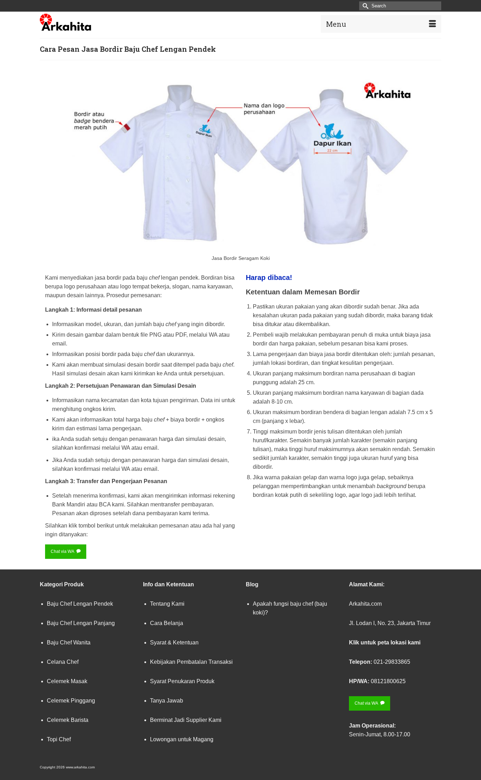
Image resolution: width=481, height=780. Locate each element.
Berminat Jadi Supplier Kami (185, 720)
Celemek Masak (67, 681)
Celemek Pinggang (71, 701)
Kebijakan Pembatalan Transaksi (191, 662)
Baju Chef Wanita (68, 642)
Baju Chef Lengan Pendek (80, 604)
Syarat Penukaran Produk (182, 681)
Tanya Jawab (166, 701)
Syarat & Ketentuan (174, 642)
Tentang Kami (167, 604)
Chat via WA (63, 551)
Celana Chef (63, 662)
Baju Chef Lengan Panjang (81, 623)
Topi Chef (59, 739)
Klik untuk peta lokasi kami (384, 642)
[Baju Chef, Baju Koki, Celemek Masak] (103, 22)
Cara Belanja (166, 623)
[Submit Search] (364, 5)
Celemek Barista (67, 720)
